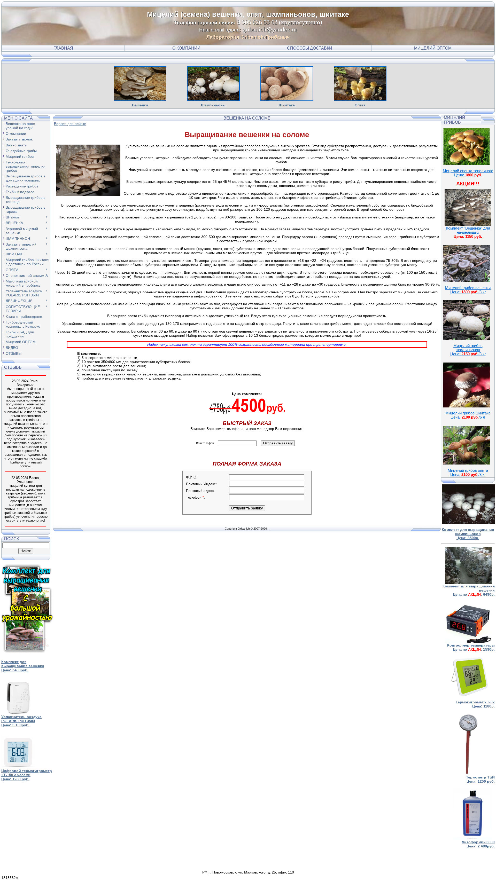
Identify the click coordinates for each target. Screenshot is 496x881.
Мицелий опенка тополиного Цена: (468, 173)
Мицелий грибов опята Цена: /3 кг (468, 472)
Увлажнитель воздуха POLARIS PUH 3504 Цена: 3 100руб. (21, 721)
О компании (186, 48)
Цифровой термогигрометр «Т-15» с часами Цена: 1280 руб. (26, 775)
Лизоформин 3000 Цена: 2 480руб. (478, 844)
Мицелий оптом (433, 48)
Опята (360, 105)
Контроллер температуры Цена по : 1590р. (471, 647)
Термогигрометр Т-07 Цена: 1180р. (475, 704)
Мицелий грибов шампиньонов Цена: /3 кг (468, 350)
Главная (63, 48)
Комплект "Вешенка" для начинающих (468, 232)
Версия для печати (70, 124)
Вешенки (140, 105)
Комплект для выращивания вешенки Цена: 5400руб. (22, 666)
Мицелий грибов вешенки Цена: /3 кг (468, 290)
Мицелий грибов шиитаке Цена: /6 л (468, 415)
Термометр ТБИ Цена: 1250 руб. (480, 779)
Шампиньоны (213, 105)
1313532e (9, 878)
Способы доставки (309, 48)
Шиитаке (287, 105)
